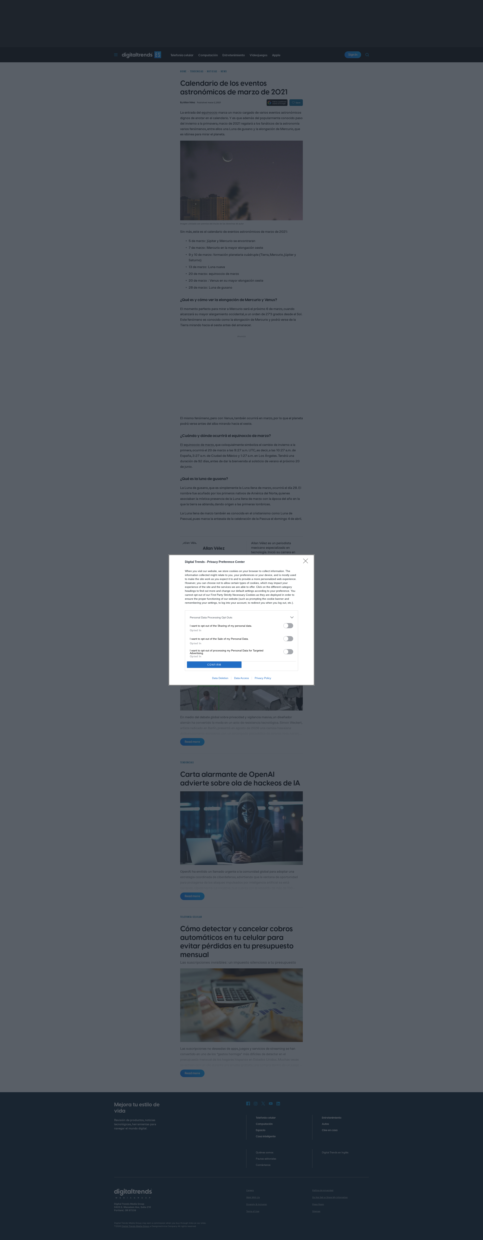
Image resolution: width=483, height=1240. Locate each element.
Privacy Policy (263, 678)
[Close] (306, 562)
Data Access (241, 678)
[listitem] (241, 617)
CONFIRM (214, 664)
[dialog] (241, 620)
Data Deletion (220, 678)
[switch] (288, 625)
